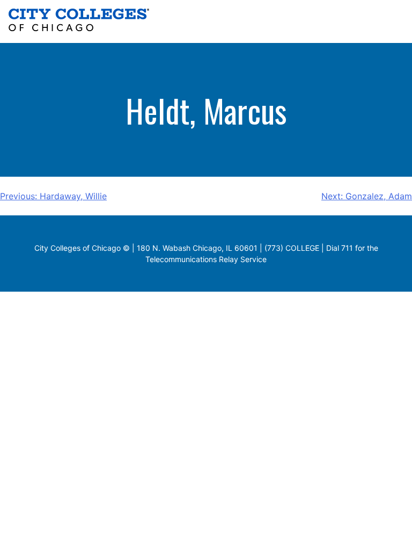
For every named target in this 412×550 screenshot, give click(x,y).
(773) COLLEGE (291, 247)
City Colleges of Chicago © (82, 247)
